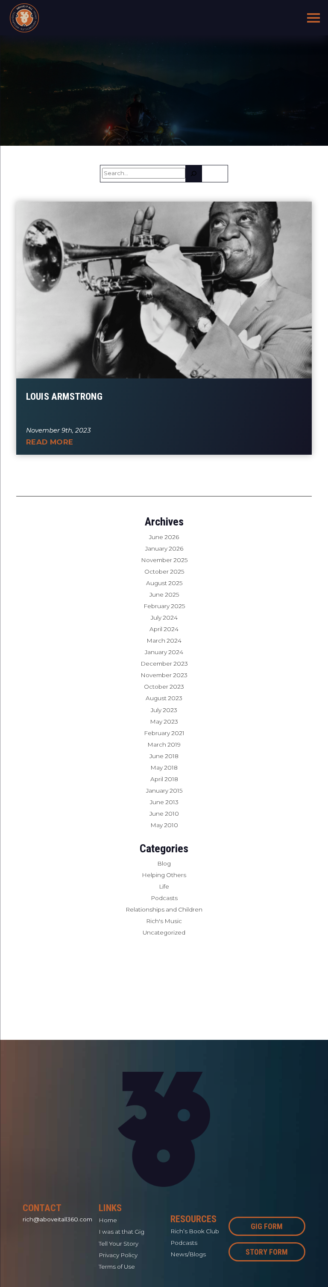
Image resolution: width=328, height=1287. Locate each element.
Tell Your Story (118, 1243)
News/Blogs (188, 1254)
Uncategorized (164, 932)
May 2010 (164, 825)
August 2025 (164, 583)
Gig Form (267, 1226)
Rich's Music (164, 921)
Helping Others (164, 874)
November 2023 (164, 675)
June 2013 (164, 802)
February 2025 (164, 606)
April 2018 (164, 779)
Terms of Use (117, 1266)
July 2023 (164, 710)
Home (108, 1220)
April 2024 (164, 629)
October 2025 (164, 571)
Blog (164, 863)
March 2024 (164, 640)
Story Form (267, 1251)
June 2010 (164, 813)
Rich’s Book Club (194, 1231)
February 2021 (164, 733)
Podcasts (164, 898)
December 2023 (164, 663)
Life (164, 886)
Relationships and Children (164, 909)
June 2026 (164, 537)
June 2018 (164, 756)
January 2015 (164, 790)
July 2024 (164, 617)
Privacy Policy (118, 1255)
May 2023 (164, 721)
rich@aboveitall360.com (57, 1219)
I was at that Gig (121, 1231)
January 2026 (164, 548)
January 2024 (164, 652)
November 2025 (164, 560)
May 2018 (164, 767)
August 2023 (164, 698)
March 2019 (164, 744)
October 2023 (164, 686)
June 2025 (164, 594)
